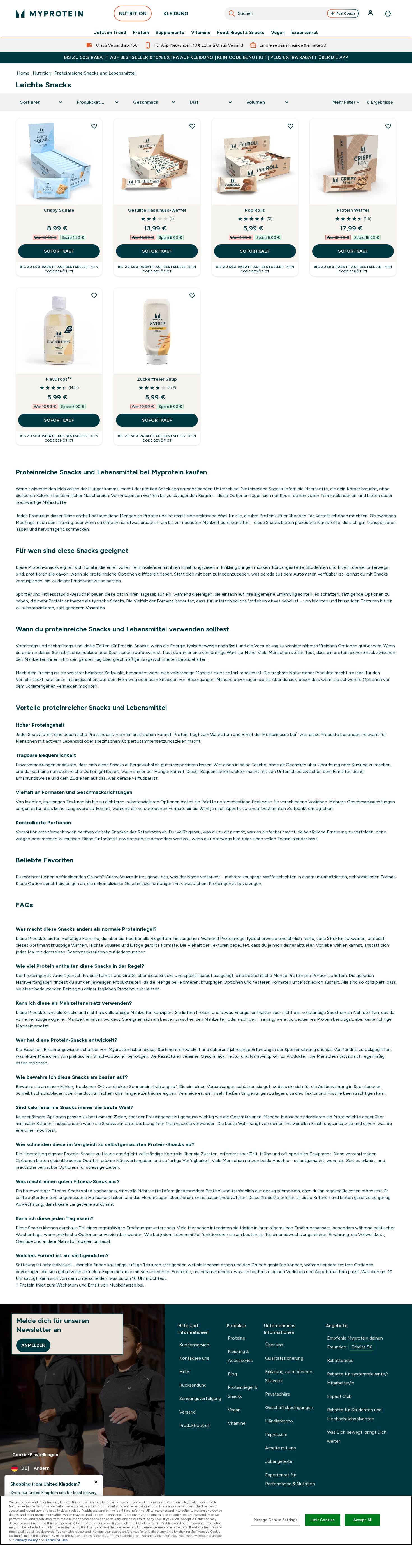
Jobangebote (278, 1461)
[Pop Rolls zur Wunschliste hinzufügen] (290, 126)
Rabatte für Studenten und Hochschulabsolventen (354, 1414)
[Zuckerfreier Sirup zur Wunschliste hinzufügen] (192, 295)
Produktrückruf (194, 1425)
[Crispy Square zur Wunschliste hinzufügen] (94, 126)
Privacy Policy (26, 1540)
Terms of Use (56, 1540)
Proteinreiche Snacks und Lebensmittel (95, 73)
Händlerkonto (279, 1421)
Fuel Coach (346, 13)
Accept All (362, 1520)
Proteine (236, 1338)
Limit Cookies (323, 1520)
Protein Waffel (353, 210)
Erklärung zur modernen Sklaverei (288, 1376)
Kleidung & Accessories (240, 1356)
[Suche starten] (232, 13)
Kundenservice (194, 1344)
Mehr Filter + (345, 102)
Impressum (276, 1434)
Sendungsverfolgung (200, 1398)
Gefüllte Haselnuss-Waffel (157, 210)
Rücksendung (193, 1385)
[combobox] (292, 13)
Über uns (274, 1344)
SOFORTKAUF (59, 251)
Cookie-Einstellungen (35, 1454)
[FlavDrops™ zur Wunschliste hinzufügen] (94, 295)
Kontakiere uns (194, 1358)
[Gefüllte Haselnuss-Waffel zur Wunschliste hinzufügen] (192, 126)
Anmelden (33, 1345)
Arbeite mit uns (280, 1447)
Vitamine (200, 32)
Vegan (278, 32)
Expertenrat (304, 32)
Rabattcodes (340, 1360)
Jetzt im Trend (110, 32)
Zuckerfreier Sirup (157, 379)
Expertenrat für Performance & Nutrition (290, 1479)
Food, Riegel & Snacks (240, 32)
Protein (141, 32)
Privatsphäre (277, 1394)
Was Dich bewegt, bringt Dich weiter (356, 1437)
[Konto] (371, 13)
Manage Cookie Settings (275, 1520)
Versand (187, 1412)
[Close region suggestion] (96, 1481)
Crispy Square (59, 210)
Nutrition (42, 73)
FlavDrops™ (59, 379)
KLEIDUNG (175, 13)
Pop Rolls (255, 210)
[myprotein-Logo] (49, 13)
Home (23, 73)
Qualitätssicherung (284, 1358)
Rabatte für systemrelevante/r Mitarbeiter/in (357, 1378)
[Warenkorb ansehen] (387, 13)
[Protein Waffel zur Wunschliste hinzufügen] (388, 126)
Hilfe (184, 1371)
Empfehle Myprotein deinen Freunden (355, 1342)
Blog (232, 1373)
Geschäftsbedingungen (289, 1407)
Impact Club (339, 1396)
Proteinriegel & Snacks (242, 1392)
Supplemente (170, 32)
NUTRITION (133, 13)
